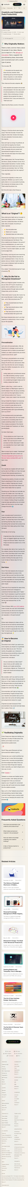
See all (4, 1084)
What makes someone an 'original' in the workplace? (10, 832)
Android (16, 1080)
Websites (16, 1072)
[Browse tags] (20, 8)
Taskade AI (5, 1113)
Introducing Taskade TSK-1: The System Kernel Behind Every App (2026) (13, 1176)
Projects (4, 1092)
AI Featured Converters (19, 1147)
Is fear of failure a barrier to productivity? (11, 847)
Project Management (6, 1135)
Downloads (18, 1077)
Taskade (7, 773)
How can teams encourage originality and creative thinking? (10, 839)
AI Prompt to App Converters (18, 1155)
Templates (17, 1113)
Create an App (5, 1064)
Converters (18, 1144)
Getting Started (5, 1103)
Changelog (5, 1185)
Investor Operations (6, 1154)
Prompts (17, 1161)
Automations (6, 1146)
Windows (16, 1086)
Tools (15, 1068)
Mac (15, 1084)
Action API (4, 1107)
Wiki (3, 1161)
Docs (3, 1100)
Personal (16, 1123)
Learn (4, 1087)
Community (17, 1061)
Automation (4, 1168)
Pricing (3, 1066)
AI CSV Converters (18, 1151)
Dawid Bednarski (7, 34)
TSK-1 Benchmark (6, 1071)
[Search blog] (24, 8)
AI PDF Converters (18, 1149)
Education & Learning (6, 1156)
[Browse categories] (15, 8)
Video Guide (4, 1116)
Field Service (17, 1167)
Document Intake (18, 1165)
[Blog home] (2, 8)
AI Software (17, 1131)
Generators (18, 1129)
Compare (17, 1092)
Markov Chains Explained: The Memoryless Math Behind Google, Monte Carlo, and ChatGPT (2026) (13, 1180)
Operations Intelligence (7, 1137)
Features (4, 1069)
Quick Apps (16, 1066)
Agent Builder (5, 1122)
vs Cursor (16, 1095)
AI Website (16, 1137)
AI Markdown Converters (19, 1152)
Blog (4, 8)
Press (3, 1079)
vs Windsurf (16, 1102)
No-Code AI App (17, 1133)
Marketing (4, 1141)
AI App (15, 1135)
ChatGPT (16, 1118)
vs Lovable (16, 1098)
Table (15, 1122)
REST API (4, 1105)
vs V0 (15, 1100)
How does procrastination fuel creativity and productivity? (11, 825)
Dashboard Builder (6, 1125)
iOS (15, 1082)
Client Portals (17, 1164)
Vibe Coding (4, 1120)
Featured (16, 1064)
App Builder (4, 1118)
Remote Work (10, 8)
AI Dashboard (17, 1139)
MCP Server (4, 1077)
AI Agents (4, 1094)
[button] (13, 117)
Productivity (4, 1139)
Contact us (4, 1073)
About (3, 1082)
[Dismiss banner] (25, 1)
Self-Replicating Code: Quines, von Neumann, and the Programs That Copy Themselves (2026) (13, 1178)
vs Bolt (15, 1096)
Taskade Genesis (5, 1164)
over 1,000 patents (18, 606)
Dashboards (17, 1070)
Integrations (4, 1075)
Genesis (4, 1090)
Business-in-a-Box (6, 1150)
